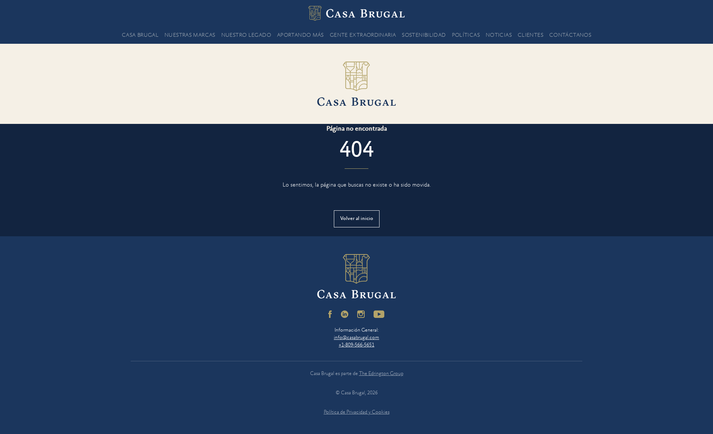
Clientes (530, 35)
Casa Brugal (140, 35)
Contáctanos (570, 35)
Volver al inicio (356, 218)
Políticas (466, 35)
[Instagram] (361, 314)
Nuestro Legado (246, 35)
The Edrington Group (381, 374)
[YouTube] (379, 314)
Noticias (499, 35)
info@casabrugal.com (356, 338)
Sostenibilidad (424, 35)
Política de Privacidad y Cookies (357, 412)
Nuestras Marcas (190, 35)
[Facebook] (330, 314)
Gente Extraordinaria (363, 35)
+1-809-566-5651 (356, 345)
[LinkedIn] (344, 314)
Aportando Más (300, 35)
